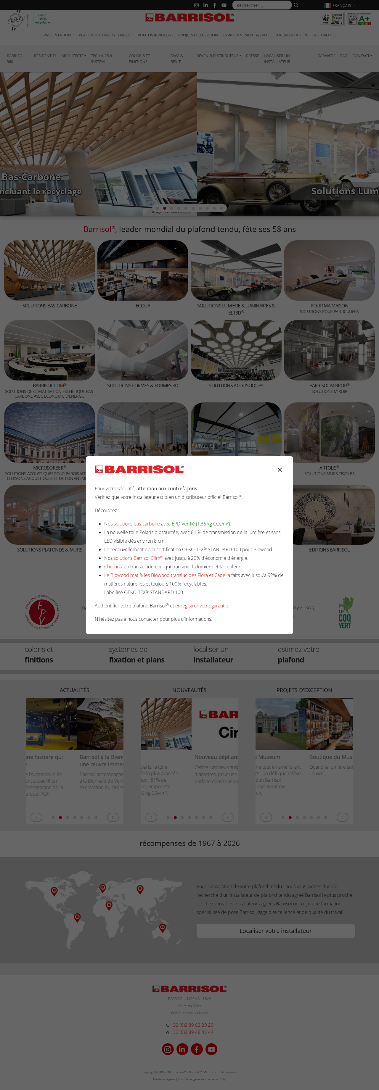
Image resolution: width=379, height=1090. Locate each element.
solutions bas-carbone (137, 523)
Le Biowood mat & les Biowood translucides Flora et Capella (167, 575)
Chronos (113, 566)
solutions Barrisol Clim (138, 558)
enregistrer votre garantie (201, 605)
